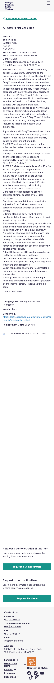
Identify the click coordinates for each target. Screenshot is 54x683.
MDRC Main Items (10, 664)
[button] (17, 660)
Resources (10, 676)
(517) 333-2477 (12, 619)
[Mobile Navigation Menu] (48, 3)
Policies (8, 669)
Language (9, 659)
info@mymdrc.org (13, 640)
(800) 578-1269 (12, 626)
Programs (9, 673)
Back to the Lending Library (21, 18)
